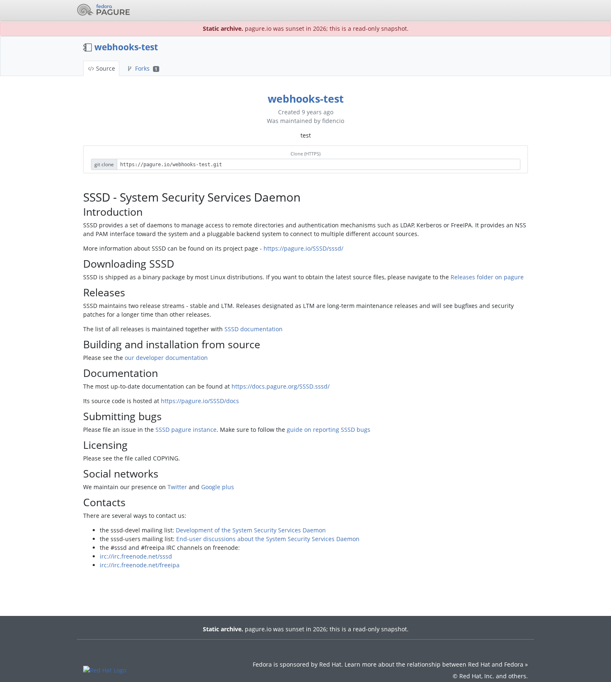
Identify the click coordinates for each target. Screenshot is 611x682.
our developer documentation (166, 358)
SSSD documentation (253, 329)
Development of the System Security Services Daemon (251, 530)
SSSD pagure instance (186, 429)
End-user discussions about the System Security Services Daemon (268, 539)
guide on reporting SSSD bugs (328, 429)
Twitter (177, 487)
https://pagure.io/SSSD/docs (200, 401)
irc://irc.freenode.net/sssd (136, 556)
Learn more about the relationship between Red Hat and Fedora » (436, 664)
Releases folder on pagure (487, 277)
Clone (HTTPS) (305, 153)
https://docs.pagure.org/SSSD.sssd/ (281, 386)
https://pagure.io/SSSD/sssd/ (303, 248)
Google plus (217, 487)
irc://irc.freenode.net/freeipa (140, 565)
